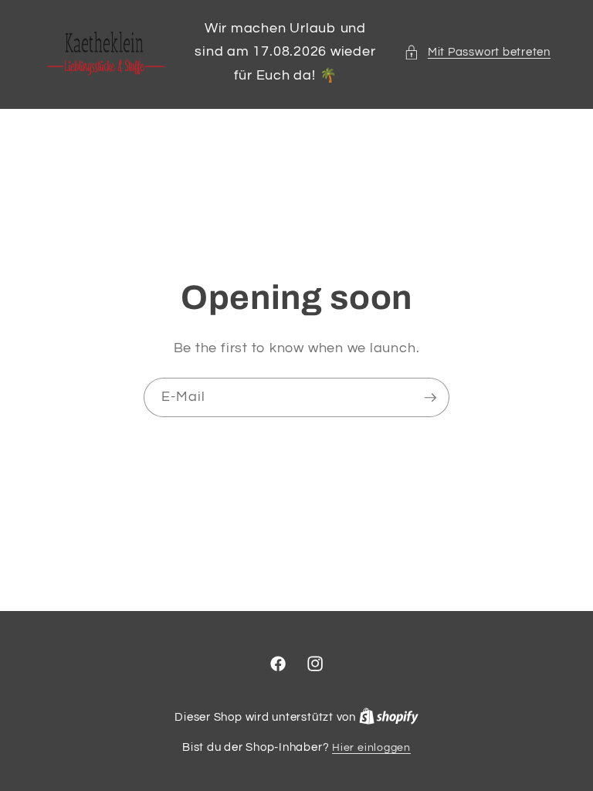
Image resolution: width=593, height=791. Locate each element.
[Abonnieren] (430, 398)
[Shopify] (388, 717)
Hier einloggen (371, 747)
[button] (477, 52)
